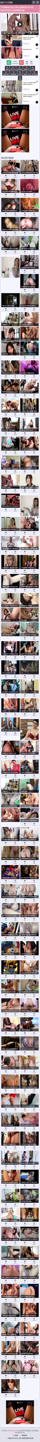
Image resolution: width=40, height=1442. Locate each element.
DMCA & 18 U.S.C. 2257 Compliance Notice (20, 1438)
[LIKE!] (9, 62)
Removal (24, 1435)
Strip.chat (26, 44)
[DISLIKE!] (21, 62)
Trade (16, 1435)
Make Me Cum (27, 49)
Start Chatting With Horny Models (29, 83)
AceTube (6, 2)
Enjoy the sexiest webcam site (29, 38)
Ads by (25, 255)
